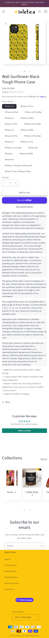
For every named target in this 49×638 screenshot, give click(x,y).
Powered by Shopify (32, 636)
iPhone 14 (9, 106)
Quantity (5, 177)
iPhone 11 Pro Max (13, 147)
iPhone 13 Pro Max (32, 124)
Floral (10, 492)
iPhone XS (9, 159)
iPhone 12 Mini (27, 130)
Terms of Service (12, 583)
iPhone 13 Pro (11, 124)
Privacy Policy (11, 565)
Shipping (5, 92)
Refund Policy (11, 571)
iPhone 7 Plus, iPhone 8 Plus (18, 171)
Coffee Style (32, 492)
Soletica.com (20, 636)
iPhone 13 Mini (27, 118)
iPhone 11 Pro (27, 141)
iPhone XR (32, 147)
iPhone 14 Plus (11, 112)
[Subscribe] (41, 546)
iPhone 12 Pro (11, 136)
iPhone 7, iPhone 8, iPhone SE (18, 165)
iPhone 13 (9, 118)
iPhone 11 (9, 141)
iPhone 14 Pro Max (33, 112)
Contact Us (9, 589)
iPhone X (9, 153)
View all (43, 459)
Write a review (24, 430)
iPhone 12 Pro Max (32, 136)
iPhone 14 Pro (27, 106)
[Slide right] (29, 71)
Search (7, 559)
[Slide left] (19, 71)
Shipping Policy (11, 577)
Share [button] (7, 402)
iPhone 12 (9, 130)
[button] (3, 12)
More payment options (24, 207)
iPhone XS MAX (26, 153)
